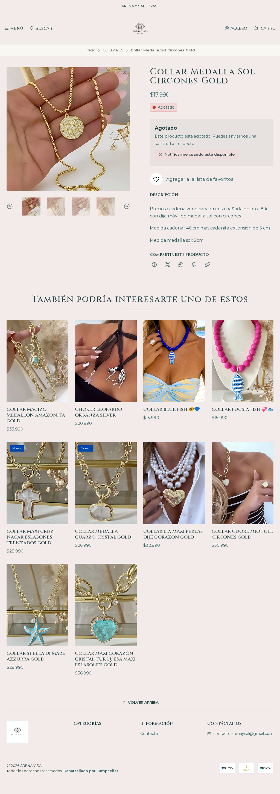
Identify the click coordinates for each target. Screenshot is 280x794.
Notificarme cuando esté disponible (200, 154)
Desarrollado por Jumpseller (90, 771)
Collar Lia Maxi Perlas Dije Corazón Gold (173, 534)
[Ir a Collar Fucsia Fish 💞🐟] (242, 361)
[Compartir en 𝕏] (167, 265)
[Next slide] (126, 206)
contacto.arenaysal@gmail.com (243, 733)
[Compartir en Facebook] (154, 265)
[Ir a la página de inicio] (140, 28)
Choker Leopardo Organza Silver (98, 412)
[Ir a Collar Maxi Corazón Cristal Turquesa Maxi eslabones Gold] (106, 605)
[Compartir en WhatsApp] (180, 265)
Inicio (90, 50)
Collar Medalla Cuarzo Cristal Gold (103, 534)
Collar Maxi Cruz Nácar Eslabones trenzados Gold (30, 537)
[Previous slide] (11, 206)
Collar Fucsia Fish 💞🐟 (242, 409)
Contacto (149, 733)
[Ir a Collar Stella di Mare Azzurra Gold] (37, 605)
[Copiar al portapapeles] (207, 265)
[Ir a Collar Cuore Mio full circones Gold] (242, 483)
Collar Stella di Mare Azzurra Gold (36, 656)
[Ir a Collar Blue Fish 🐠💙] (174, 361)
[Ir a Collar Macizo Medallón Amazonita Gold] (37, 361)
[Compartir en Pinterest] (194, 265)
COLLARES (113, 50)
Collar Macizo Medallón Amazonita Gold (36, 415)
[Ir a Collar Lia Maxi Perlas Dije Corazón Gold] (174, 483)
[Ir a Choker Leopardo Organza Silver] (106, 361)
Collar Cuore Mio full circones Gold (242, 534)
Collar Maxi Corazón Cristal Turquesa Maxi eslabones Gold (105, 659)
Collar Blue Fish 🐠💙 (171, 409)
